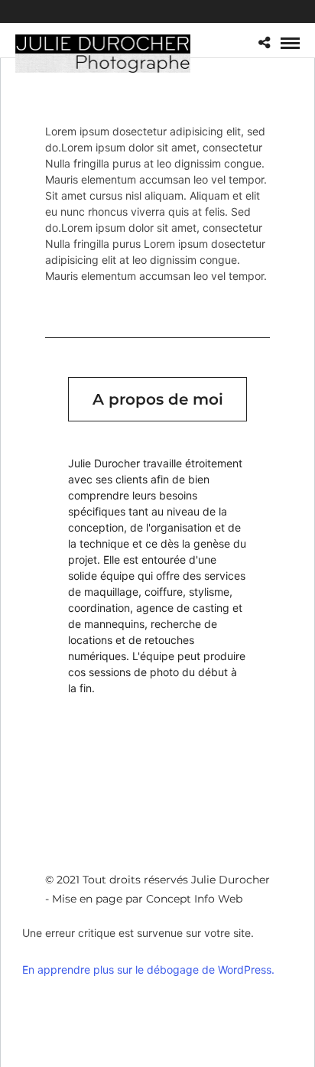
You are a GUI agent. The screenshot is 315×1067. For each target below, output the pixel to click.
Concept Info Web (194, 899)
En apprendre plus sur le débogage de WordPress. (148, 969)
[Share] (264, 43)
